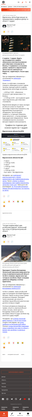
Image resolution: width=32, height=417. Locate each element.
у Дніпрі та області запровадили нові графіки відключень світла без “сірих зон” (15, 183)
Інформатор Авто (26, 408)
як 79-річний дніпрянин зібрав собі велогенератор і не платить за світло (15, 188)
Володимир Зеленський (13, 354)
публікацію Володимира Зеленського (11, 287)
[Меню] (30, 2)
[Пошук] (26, 2)
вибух (3, 354)
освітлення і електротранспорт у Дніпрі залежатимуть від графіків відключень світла (15, 178)
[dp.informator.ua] (3, 2)
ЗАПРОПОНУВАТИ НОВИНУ (16, 372)
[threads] (29, 399)
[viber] (16, 399)
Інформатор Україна (4, 408)
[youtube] (25, 399)
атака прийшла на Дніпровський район (14, 323)
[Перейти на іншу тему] (22, 2)
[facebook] (3, 399)
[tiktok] (20, 399)
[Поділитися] (8, 31)
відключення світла (7, 213)
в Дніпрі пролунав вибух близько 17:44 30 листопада (14, 319)
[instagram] (7, 399)
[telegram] (12, 399)
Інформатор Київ (16, 408)
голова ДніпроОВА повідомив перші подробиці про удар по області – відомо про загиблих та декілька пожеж (15, 329)
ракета (22, 354)
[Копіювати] (12, 31)
